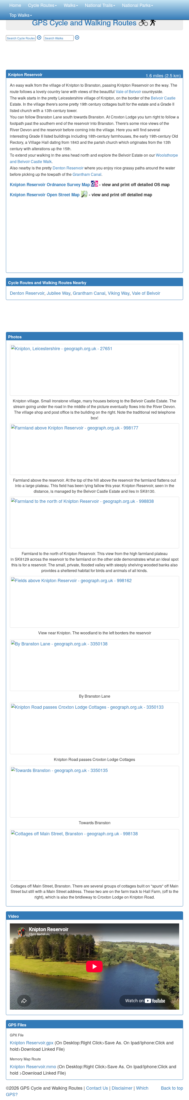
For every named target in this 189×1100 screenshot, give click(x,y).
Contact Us (97, 1087)
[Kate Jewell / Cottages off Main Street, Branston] (94, 855)
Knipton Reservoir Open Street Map (45, 194)
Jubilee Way (58, 293)
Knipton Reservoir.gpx (31, 1042)
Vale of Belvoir (128, 91)
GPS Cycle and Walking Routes (84, 22)
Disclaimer (122, 1087)
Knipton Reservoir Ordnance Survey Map (50, 184)
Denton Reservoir (68, 168)
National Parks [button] (136, 5)
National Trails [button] (99, 5)
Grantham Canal (87, 174)
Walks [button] (70, 5)
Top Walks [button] (19, 15)
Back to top (172, 1087)
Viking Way (118, 293)
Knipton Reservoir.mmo (33, 1066)
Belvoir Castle (163, 98)
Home (15, 5)
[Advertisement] (94, 55)
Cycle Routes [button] (41, 5)
